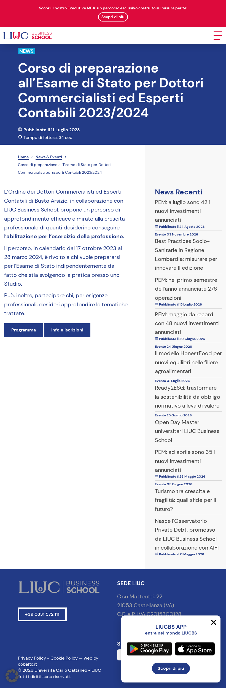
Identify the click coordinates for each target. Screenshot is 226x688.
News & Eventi (49, 156)
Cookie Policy (64, 658)
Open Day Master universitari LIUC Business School (187, 431)
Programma (23, 330)
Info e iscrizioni (67, 330)
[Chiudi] (213, 622)
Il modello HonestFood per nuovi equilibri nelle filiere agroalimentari (188, 362)
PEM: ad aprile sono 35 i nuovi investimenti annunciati (185, 460)
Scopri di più (171, 668)
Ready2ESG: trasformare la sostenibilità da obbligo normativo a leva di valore (187, 396)
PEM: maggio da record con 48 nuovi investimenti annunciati (187, 323)
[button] (12, 676)
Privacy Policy (32, 658)
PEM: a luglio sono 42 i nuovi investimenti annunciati (182, 211)
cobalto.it (27, 664)
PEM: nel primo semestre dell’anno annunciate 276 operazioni (186, 288)
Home (23, 156)
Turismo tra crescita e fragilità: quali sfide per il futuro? (185, 500)
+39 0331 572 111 (42, 614)
